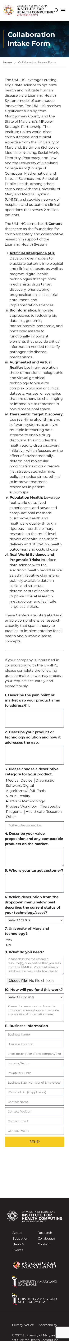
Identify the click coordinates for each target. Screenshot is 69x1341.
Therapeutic (50, 806)
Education (20, 1238)
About (17, 1233)
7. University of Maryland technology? (27, 931)
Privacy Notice (23, 1325)
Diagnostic (44, 780)
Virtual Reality (18, 796)
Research (45, 1233)
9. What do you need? (24, 952)
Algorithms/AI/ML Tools (26, 791)
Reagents (14, 811)
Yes (9, 940)
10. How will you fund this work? (34, 990)
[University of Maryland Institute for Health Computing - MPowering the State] (28, 10)
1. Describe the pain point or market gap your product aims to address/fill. (32, 700)
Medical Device (19, 780)
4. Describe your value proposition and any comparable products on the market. (34, 838)
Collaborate (46, 1238)
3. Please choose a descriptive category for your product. (31, 771)
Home (7, 62)
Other (11, 817)
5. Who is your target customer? (34, 870)
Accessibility (48, 1325)
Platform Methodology (25, 801)
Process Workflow (21, 806)
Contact (44, 1244)
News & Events (18, 1247)
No (8, 945)
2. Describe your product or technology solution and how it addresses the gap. (33, 737)
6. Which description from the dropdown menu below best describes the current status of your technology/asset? (32, 905)
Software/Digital (20, 786)
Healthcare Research (43, 811)
